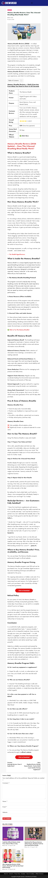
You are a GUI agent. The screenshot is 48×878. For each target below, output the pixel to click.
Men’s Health (28, 838)
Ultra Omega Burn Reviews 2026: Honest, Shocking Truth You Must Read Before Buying (12, 866)
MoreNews (28, 876)
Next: (32, 766)
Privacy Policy (17, 873)
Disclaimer (23, 873)
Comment (6, 783)
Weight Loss (10, 861)
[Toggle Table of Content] (20, 81)
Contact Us (11, 873)
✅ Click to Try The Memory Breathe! (19, 330)
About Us (6, 873)
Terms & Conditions (30, 873)
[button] (31, 3)
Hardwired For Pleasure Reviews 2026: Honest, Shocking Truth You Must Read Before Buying (34, 843)
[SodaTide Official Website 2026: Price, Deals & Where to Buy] (12, 834)
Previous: (15, 764)
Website (4, 812)
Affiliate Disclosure (39, 873)
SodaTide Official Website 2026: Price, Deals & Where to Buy (11, 842)
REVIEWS (9, 10)
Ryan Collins (11, 17)
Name (4, 801)
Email (4, 807)
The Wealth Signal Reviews (17, 254)
